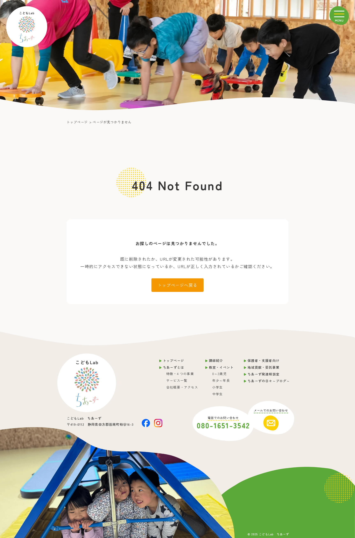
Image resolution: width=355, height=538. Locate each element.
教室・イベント (221, 367)
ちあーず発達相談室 (263, 374)
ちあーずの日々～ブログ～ (269, 380)
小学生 (217, 387)
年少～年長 (221, 380)
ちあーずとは (173, 367)
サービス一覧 (176, 380)
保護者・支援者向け (263, 360)
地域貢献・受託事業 (263, 367)
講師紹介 (216, 360)
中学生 (217, 393)
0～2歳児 (219, 373)
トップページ (173, 360)
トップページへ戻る (177, 285)
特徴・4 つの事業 (180, 373)
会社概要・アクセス (182, 387)
